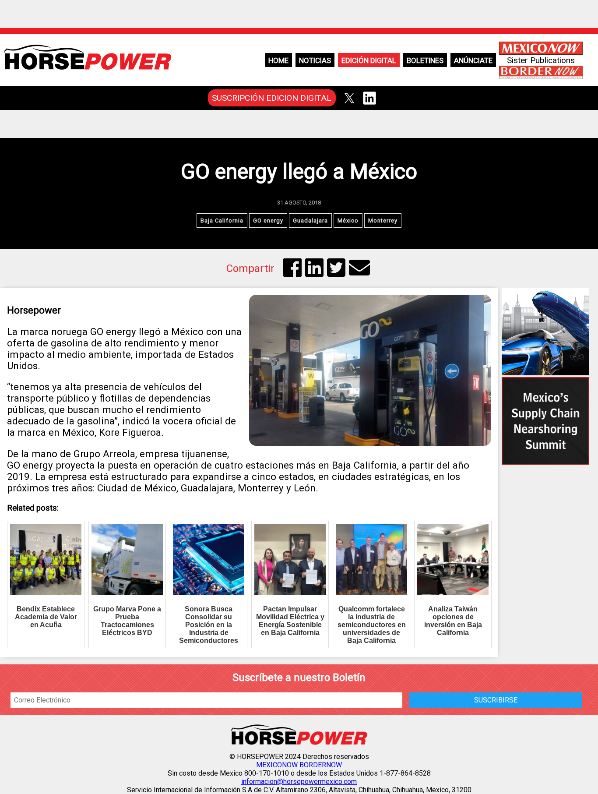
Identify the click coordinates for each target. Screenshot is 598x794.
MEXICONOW (277, 765)
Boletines (425, 60)
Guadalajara (310, 220)
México (348, 220)
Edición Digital (368, 60)
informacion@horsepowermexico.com (299, 781)
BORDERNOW (320, 765)
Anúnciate (473, 60)
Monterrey (382, 220)
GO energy (268, 220)
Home (278, 60)
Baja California (222, 220)
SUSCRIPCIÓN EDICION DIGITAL (271, 98)
